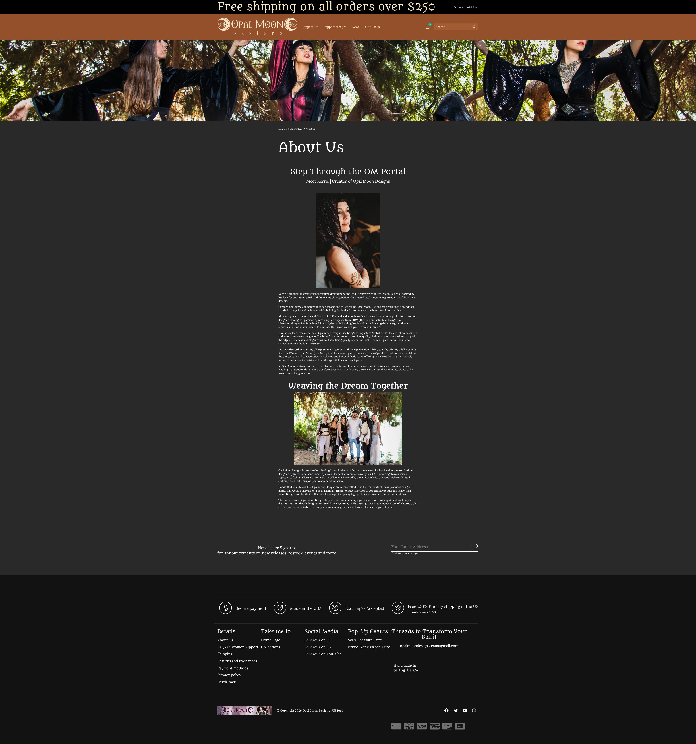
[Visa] (422, 727)
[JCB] (460, 727)
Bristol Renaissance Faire (369, 647)
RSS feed (337, 710)
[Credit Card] (396, 727)
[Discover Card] (447, 727)
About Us (225, 640)
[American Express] (435, 727)
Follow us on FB (317, 647)
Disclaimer (227, 682)
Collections (270, 647)
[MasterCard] (409, 727)
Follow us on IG (317, 640)
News (356, 27)
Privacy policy (229, 675)
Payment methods (233, 668)
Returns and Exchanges (237, 661)
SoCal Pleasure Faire (365, 640)
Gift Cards (372, 27)
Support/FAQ (333, 27)
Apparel (309, 27)
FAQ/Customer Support (238, 647)
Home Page (270, 640)
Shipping (225, 654)
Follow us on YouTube (323, 654)
